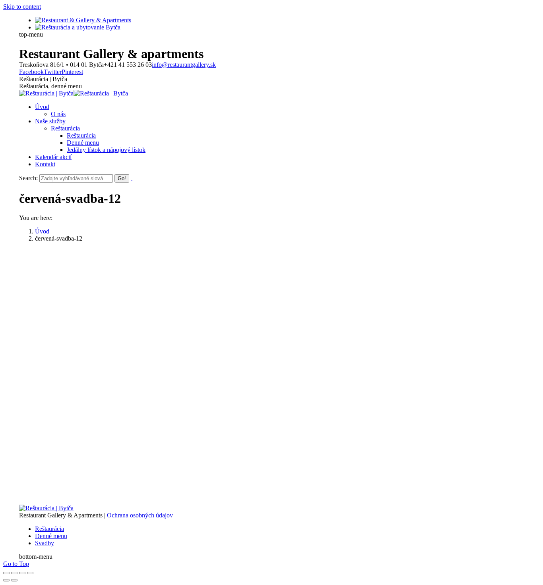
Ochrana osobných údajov (140, 515)
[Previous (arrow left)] (6, 580)
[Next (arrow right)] (14, 580)
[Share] (14, 573)
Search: (28, 178)
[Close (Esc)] (6, 573)
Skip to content (22, 6)
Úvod (42, 231)
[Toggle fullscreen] (22, 573)
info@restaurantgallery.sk (184, 64)
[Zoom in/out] (30, 573)
